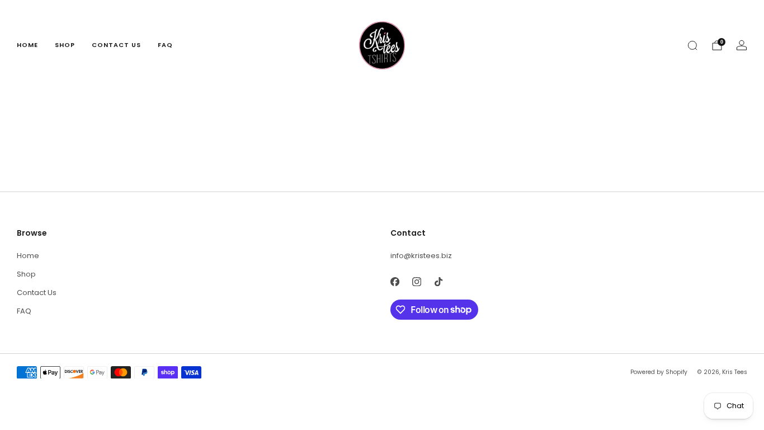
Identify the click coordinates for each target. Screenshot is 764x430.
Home (27, 44)
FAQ (165, 44)
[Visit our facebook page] (394, 282)
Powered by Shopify (658, 372)
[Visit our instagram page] (416, 282)
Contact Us (116, 44)
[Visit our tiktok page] (438, 282)
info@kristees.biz (421, 255)
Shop (65, 44)
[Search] (692, 45)
